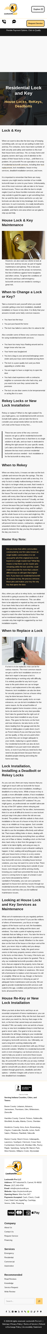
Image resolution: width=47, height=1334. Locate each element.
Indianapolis (34, 1139)
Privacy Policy (16, 1324)
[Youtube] (16, 1312)
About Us (8, 1227)
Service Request (11, 1287)
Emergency (9, 1253)
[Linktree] (41, 1312)
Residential (8, 1257)
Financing (8, 1240)
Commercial (9, 1262)
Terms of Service (31, 1324)
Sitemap (5, 1324)
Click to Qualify (34, 30)
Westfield (8, 1121)
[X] (9, 1312)
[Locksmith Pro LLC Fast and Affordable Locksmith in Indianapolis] (10, 9)
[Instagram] (31, 1312)
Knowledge (8, 1283)
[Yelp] (19, 1312)
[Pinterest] (38, 1312)
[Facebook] (6, 1312)
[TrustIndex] (25, 1312)
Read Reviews (10, 1279)
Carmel (22, 1118)
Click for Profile (23, 1094)
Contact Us (9, 1232)
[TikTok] (34, 1312)
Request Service (35, 23)
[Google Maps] (22, 1312)
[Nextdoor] (28, 1312)
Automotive (9, 1266)
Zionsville (8, 1112)
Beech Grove (22, 1139)
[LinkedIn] (13, 1312)
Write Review (9, 1292)
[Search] (39, 1301)
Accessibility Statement (32, 1327)
